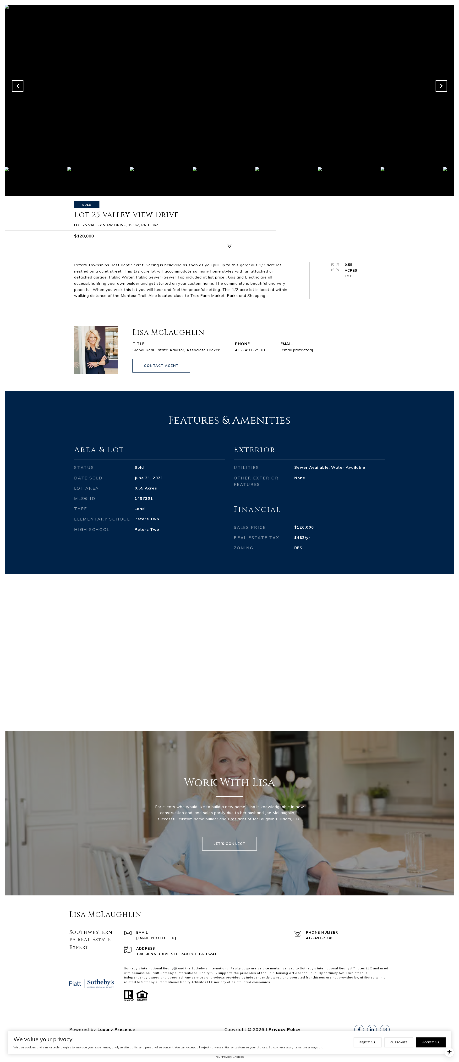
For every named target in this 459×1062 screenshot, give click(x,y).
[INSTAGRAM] (385, 1029)
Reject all (368, 1042)
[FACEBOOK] (359, 1029)
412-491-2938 (250, 349)
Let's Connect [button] (229, 843)
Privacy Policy (285, 1029)
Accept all (431, 1042)
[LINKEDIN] (372, 1029)
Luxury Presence (116, 1029)
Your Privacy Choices (229, 1056)
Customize (398, 1042)
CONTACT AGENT (161, 365)
